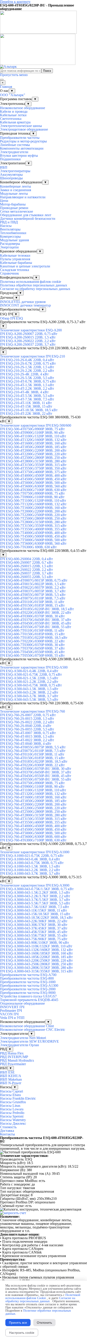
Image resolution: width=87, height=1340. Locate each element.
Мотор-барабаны (13, 204)
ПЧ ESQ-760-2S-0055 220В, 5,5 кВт (27, 729)
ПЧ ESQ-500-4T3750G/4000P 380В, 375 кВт (33, 472)
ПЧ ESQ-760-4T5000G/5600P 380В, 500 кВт (33, 833)
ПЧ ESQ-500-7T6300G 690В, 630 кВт (28, 547)
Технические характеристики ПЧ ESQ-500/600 (35, 425)
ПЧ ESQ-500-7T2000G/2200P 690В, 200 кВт (33, 511)
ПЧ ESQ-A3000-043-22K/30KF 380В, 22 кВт (33, 921)
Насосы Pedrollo (12, 1113)
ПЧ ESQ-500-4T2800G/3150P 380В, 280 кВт (33, 461)
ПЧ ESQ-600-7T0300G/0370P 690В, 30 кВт (32, 645)
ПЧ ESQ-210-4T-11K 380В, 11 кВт (26, 403)
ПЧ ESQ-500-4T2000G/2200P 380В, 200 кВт (33, 450)
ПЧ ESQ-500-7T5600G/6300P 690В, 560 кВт (33, 543)
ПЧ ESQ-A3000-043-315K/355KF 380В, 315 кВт (36, 971)
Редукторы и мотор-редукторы (23, 141)
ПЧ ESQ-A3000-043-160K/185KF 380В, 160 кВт (36, 953)
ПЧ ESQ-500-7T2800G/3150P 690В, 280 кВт (33, 522)
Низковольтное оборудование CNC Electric (32, 1029)
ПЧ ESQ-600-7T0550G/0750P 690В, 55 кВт (32, 655)
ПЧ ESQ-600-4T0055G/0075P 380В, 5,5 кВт (33, 595)
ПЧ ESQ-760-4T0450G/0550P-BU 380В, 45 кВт (35, 776)
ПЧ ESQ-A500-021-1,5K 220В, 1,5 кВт (29, 678)
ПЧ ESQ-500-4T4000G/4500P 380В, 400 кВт (33, 475)
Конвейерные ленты (15, 186)
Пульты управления (15, 259)
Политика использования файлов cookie (30, 282)
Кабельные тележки (15, 255)
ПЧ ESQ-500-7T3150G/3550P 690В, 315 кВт (33, 525)
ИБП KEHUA (10, 1076)
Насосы (6, 226)
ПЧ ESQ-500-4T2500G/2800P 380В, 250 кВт (33, 457)
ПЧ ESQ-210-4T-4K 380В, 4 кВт (24, 392)
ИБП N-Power (10, 1083)
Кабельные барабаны (16, 263)
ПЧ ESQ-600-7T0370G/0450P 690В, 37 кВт (32, 648)
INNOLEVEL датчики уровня (23, 302)
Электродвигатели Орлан (19, 1045)
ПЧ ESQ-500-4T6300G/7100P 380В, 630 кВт (33, 490)
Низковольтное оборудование (22, 108)
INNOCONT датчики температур (25, 305)
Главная (6, 87)
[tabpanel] (43, 1143)
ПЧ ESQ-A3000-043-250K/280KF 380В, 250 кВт (36, 964)
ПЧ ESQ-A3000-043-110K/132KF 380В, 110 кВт (36, 946)
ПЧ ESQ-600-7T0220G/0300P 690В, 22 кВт (32, 641)
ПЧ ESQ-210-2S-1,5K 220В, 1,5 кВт (27, 367)
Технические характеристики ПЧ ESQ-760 (32, 711)
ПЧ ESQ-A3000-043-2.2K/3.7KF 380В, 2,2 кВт (35, 896)
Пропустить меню (14, 75)
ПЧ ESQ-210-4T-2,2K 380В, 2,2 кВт (27, 388)
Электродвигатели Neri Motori (23, 1038)
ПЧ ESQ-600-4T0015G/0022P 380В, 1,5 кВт (33, 584)
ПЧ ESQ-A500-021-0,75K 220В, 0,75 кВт (31, 674)
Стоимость (8, 1127)
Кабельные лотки (13, 115)
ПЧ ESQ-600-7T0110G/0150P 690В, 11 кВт (32, 630)
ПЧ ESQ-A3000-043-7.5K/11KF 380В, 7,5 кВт (34, 907)
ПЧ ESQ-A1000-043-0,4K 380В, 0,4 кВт (30, 859)
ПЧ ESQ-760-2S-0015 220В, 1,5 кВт (27, 718)
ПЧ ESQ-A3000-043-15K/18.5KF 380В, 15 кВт (35, 914)
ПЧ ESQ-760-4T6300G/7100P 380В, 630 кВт (33, 840)
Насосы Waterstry (13, 1120)
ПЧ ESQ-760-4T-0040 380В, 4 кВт (25, 743)
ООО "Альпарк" (12, 95)
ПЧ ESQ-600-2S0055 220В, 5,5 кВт (26, 577)
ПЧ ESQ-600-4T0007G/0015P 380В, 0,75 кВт (33, 580)
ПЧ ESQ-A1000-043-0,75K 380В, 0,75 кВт (32, 863)
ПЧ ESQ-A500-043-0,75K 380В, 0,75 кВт (31, 685)
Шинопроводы (11, 178)
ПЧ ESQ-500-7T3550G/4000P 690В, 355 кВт (33, 529)
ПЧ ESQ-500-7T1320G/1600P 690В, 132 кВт (33, 504)
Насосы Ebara (10, 1095)
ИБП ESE (7, 1072)
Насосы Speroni (11, 1116)
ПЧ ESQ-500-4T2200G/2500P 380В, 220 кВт (33, 454)
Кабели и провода (13, 111)
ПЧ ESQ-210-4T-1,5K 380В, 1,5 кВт (27, 385)
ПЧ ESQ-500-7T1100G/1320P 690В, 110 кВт (33, 500)
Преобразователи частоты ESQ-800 (27, 978)
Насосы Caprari (11, 1091)
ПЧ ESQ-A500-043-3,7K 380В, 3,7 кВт (29, 696)
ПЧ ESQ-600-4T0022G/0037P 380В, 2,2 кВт (33, 587)
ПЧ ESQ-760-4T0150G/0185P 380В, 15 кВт (32, 758)
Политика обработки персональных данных (33, 285)
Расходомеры (10, 244)
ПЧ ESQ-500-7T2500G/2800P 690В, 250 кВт (33, 518)
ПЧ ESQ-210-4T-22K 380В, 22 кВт (26, 413)
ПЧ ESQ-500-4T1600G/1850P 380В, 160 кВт (33, 443)
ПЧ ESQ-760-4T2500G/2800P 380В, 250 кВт (33, 811)
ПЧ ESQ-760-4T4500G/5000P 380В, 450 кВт (33, 829)
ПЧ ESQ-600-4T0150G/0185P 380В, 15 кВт (32, 605)
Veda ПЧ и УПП (12, 1018)
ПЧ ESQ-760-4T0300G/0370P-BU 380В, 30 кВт (35, 769)
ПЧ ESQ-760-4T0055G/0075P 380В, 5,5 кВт (33, 747)
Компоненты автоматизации (22, 148)
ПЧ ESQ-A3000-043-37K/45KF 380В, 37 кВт (33, 928)
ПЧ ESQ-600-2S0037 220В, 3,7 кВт (26, 573)
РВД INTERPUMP (14, 1057)
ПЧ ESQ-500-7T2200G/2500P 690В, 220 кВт (33, 515)
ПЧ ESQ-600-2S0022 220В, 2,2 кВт (26, 570)
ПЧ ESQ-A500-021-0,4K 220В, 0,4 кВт (29, 671)
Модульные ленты (14, 193)
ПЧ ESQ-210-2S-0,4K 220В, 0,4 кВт (27, 360)
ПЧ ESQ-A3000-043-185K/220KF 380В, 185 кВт (36, 957)
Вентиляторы (10, 229)
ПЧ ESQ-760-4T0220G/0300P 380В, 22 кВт (32, 765)
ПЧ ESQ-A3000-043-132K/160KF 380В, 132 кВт (36, 950)
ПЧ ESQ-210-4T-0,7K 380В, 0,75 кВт (28, 381)
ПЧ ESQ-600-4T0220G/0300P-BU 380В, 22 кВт (35, 612)
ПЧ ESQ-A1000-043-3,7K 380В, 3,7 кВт (30, 873)
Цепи (4, 201)
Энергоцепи (9, 247)
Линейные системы (15, 145)
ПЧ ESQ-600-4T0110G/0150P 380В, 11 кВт (32, 602)
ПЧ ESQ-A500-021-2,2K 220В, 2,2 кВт (29, 682)
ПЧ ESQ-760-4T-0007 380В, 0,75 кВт (28, 733)
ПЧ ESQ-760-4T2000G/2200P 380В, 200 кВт (33, 804)
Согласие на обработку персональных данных (35, 289)
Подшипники (10, 159)
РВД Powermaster (13, 1064)
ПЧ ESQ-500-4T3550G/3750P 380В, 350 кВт (33, 468)
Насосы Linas (10, 1105)
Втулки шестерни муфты (19, 155)
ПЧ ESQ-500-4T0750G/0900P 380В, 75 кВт (32, 429)
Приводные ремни (14, 208)
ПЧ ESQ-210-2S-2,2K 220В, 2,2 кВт (27, 371)
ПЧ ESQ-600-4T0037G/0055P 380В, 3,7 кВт (33, 591)
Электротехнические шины (21, 126)
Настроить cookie (21, 1332)
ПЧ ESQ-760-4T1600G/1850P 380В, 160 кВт (33, 797)
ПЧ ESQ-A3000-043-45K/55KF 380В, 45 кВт (33, 932)
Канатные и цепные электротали (25, 266)
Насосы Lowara (11, 1109)
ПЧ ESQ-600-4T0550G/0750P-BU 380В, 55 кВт (35, 627)
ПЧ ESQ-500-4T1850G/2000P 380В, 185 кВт (33, 447)
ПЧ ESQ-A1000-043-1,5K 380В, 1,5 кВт (30, 866)
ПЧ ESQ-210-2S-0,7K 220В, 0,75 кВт (28, 363)
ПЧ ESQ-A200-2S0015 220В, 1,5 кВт (28, 337)
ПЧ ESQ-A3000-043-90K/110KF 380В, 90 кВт (34, 942)
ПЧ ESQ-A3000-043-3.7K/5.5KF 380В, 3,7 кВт (35, 900)
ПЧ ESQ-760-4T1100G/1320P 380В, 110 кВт (33, 790)
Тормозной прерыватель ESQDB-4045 (29, 1000)
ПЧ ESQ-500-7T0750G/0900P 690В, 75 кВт (32, 493)
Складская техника (14, 270)
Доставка (7, 1131)
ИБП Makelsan (11, 1079)
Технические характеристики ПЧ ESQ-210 (32, 356)
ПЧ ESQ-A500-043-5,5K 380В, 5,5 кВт (29, 699)
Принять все (18, 1322)
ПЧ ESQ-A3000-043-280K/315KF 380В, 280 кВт (36, 968)
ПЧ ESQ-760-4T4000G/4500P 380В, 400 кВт (33, 826)
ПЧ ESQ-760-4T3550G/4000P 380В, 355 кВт (33, 822)
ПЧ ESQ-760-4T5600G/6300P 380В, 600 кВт (33, 836)
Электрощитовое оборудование (24, 129)
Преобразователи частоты (19, 138)
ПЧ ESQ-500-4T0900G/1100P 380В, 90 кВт (32, 432)
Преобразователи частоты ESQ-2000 (28, 989)
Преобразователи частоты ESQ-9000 (28, 993)
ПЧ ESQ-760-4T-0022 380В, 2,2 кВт (27, 740)
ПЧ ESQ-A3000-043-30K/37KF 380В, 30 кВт (33, 925)
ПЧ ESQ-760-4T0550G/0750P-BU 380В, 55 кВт (35, 779)
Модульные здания (14, 240)
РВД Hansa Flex (12, 1053)
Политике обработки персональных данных (38, 1312)
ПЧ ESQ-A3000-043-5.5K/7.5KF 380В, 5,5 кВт (35, 903)
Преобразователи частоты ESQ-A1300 (29, 985)
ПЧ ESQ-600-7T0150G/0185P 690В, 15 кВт (32, 634)
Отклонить (44, 1322)
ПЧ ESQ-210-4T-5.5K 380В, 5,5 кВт (27, 396)
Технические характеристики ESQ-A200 (31, 330)
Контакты (7, 1134)
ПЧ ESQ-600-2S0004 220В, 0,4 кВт (26, 559)
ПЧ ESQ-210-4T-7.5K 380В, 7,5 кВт (27, 399)
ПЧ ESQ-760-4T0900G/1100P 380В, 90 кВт (32, 786)
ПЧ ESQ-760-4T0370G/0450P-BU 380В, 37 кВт (35, 772)
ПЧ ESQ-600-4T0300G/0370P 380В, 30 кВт (32, 616)
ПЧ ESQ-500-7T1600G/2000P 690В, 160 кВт (33, 508)
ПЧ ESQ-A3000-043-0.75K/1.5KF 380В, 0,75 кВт (37, 889)
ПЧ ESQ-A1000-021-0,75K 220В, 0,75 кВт (32, 855)
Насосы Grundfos (13, 1102)
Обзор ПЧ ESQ (11, 318)
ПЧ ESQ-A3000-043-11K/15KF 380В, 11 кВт (33, 910)
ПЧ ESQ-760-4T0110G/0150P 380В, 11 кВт (32, 754)
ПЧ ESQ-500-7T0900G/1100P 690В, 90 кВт (32, 497)
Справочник (9, 273)
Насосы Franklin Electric (18, 1098)
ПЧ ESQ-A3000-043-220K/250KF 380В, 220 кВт (36, 960)
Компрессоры (10, 236)
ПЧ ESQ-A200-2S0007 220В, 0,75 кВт (28, 334)
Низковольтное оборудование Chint (27, 1026)
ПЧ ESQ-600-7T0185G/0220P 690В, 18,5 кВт (33, 637)
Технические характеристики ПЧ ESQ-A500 (34, 667)
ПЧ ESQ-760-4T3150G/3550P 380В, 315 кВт (33, 819)
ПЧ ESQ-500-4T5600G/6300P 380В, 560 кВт (33, 486)
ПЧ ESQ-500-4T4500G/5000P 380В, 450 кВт (33, 479)
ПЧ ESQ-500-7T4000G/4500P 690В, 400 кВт (33, 533)
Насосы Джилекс (13, 1123)
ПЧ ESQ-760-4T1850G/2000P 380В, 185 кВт (33, 801)
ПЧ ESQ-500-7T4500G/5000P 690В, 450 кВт (33, 536)
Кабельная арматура (15, 122)
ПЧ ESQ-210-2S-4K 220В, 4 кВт (24, 374)
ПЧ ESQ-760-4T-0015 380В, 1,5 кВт (27, 736)
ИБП (3, 167)
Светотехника (10, 119)
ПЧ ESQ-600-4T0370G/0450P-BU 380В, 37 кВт (35, 620)
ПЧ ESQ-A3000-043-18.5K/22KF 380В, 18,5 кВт (36, 917)
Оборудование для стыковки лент (25, 215)
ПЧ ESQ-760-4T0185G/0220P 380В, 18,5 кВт (33, 761)
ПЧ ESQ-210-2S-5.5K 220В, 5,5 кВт (27, 378)
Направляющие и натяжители (23, 197)
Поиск (47, 70)
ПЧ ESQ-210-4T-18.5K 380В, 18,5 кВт (29, 410)
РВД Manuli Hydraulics (17, 1060)
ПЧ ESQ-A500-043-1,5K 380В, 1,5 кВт (29, 689)
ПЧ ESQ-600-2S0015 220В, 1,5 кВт (26, 566)
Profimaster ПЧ (11, 1010)
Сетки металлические (16, 211)
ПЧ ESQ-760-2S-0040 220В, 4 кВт (25, 726)
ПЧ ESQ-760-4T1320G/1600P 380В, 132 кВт (33, 794)
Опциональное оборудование (22, 1003)
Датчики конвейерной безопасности (27, 218)
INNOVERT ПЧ (12, 1007)
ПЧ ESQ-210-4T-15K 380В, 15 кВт (26, 406)
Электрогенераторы (15, 171)
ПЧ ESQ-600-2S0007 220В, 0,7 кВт (26, 562)
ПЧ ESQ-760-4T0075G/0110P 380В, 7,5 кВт (32, 751)
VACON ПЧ (9, 1014)
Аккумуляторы (11, 174)
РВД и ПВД (9, 222)
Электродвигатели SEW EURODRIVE (29, 1041)
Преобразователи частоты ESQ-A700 (28, 975)
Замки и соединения (15, 190)
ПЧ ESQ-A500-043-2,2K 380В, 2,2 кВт (29, 692)
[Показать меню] (2, 79)
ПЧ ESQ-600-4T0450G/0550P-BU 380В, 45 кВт (35, 623)
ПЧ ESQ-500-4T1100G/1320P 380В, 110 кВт (33, 436)
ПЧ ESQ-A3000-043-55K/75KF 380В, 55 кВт (33, 935)
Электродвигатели (14, 152)
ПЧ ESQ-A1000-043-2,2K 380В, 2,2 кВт (30, 870)
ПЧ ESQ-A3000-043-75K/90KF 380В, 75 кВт (33, 939)
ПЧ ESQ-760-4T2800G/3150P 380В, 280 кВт (33, 815)
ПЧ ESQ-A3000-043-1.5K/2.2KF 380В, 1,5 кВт (35, 892)
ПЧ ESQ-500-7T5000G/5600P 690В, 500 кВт (33, 540)
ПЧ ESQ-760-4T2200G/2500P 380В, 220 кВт (33, 808)
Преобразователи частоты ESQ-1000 (28, 982)
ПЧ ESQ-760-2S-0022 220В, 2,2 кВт (27, 722)
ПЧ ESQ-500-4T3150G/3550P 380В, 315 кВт (33, 465)
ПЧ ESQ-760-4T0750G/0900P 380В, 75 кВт (32, 783)
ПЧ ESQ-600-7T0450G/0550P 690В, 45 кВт (32, 652)
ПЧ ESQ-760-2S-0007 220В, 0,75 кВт (28, 715)
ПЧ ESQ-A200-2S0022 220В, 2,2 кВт (28, 341)
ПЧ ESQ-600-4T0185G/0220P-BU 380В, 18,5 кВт (37, 609)
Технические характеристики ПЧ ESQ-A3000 (34, 885)
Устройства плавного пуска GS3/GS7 (28, 996)
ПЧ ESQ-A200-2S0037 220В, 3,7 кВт (28, 344)
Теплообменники (13, 233)
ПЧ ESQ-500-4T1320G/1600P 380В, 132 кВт (33, 440)
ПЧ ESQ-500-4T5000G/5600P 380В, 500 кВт (33, 483)
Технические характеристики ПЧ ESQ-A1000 (34, 852)
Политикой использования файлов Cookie (42, 1296)
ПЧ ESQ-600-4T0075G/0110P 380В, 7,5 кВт (32, 598)
